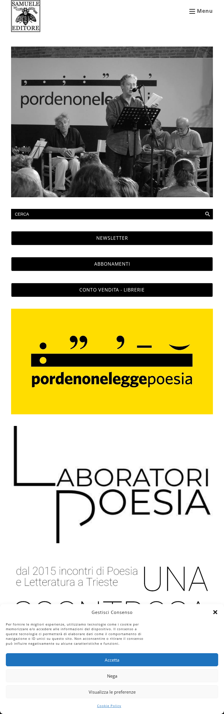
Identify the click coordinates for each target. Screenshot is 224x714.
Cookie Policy (109, 706)
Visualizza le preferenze (112, 692)
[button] (215, 612)
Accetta (112, 660)
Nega (112, 676)
